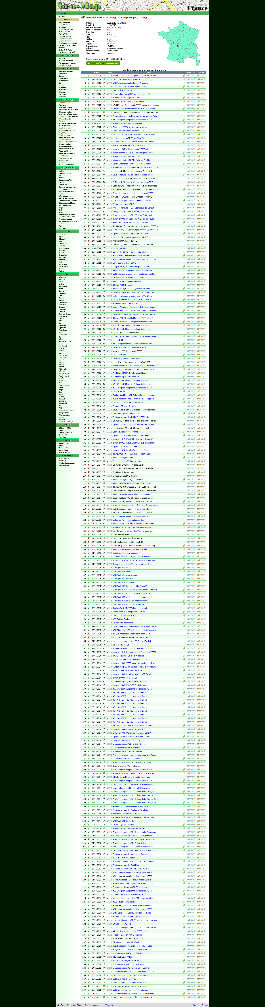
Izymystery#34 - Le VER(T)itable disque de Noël (133, 153)
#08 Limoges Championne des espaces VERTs (132, 516)
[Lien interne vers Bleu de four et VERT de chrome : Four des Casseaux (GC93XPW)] (184, 311)
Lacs (60, 353)
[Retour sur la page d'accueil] (132, 5)
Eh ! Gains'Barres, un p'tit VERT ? (126, 961)
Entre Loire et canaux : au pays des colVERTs (132, 913)
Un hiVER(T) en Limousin (123, 825)
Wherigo (62, 92)
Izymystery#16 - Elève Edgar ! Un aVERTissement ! (134, 443)
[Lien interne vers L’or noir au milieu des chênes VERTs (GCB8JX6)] (184, 131)
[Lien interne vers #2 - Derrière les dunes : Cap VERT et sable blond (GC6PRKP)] (184, 531)
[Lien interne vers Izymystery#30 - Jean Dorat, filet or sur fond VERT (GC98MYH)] (184, 293)
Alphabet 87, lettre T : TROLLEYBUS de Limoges (133, 557)
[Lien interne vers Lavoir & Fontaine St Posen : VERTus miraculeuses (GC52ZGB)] (184, 788)
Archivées (63, 97)
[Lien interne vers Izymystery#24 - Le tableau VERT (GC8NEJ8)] (184, 359)
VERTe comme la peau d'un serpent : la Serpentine (134, 274)
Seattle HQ (63, 266)
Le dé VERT (118, 340)
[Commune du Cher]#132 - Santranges (129, 828)
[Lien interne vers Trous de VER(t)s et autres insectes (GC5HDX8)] (184, 671)
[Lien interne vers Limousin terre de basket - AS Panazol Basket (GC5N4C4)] (184, 641)
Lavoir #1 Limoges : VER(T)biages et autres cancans (135, 928)
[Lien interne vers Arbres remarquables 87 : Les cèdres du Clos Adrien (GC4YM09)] (184, 755)
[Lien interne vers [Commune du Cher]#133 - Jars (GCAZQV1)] (184, 157)
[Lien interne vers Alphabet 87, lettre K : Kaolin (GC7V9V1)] (184, 406)
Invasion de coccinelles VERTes (126, 814)
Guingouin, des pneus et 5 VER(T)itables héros (132, 212)
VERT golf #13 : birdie (122, 568)
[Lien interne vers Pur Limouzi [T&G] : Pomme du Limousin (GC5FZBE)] (184, 682)
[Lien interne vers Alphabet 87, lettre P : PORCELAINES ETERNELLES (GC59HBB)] (184, 774)
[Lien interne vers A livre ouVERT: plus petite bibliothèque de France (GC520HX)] (184, 807)
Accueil (62, 16)
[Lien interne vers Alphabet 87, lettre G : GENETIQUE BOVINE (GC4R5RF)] (184, 869)
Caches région (65, 135)
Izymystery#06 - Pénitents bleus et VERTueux (132, 674)
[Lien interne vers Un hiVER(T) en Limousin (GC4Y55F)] (184, 825)
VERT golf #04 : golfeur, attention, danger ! (130, 597)
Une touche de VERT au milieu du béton (129, 252)
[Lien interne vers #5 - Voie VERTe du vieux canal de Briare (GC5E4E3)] (184, 708)
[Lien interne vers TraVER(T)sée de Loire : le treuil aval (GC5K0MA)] (184, 656)
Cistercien (63, 316)
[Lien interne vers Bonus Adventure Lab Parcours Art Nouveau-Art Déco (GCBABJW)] (184, 116)
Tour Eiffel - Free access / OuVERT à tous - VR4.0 (133, 189)
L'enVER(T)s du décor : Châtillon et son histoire (132, 997)
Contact (205, 1005)
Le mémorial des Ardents (123, 623)
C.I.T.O (61, 182)
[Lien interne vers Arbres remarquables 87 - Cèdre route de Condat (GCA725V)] (184, 208)
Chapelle (62, 309)
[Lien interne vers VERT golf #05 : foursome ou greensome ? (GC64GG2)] (184, 601)
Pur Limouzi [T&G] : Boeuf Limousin (127, 751)
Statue (61, 396)
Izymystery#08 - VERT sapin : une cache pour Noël (134, 663)
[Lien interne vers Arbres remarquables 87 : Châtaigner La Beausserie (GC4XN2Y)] (184, 832)
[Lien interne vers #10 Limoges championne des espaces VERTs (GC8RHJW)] (184, 344)
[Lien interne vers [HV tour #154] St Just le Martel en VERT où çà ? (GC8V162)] (184, 318)
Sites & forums (65, 452)
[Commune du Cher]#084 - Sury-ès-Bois (129, 101)
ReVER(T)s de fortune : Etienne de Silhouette (132, 975)
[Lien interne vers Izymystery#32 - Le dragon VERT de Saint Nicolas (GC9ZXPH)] (184, 234)
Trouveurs (63, 105)
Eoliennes (63, 325)
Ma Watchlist (64, 465)
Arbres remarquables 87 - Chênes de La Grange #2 (134, 795)
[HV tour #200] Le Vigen (123, 458)
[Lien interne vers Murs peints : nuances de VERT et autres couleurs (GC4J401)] (184, 898)
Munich (62, 260)
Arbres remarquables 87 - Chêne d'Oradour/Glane (134, 847)
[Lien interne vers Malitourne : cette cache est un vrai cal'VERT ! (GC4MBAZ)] (184, 880)
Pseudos (62, 437)
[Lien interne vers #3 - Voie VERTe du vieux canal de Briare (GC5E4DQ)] (184, 700)
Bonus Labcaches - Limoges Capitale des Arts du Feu (135, 336)
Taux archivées (65, 151)
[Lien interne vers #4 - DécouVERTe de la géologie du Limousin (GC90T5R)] (184, 329)
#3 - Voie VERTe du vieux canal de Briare (130, 700)
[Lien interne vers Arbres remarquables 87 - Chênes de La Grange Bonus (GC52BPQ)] (184, 799)
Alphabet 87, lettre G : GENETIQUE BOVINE (131, 869)
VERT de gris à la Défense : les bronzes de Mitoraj (134, 546)
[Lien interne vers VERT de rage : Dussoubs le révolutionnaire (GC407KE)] (184, 990)
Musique (62, 380)
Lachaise (62, 357)
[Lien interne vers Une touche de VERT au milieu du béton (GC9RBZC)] (184, 252)
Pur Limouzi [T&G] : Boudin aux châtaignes (130, 373)
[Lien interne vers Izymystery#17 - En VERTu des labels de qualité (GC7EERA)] (184, 439)
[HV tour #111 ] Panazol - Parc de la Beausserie (132, 502)
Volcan (61, 417)
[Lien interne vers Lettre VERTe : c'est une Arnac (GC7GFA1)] (184, 432)
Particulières (64, 90)
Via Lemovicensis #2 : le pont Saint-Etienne (131, 968)
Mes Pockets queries (67, 463)
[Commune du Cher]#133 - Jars (126, 156)
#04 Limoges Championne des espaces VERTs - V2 (134, 259)
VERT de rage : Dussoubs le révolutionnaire (131, 990)
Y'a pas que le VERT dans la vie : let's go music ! (133, 836)
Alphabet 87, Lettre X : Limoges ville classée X (132, 527)
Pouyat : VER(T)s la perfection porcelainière (131, 267)
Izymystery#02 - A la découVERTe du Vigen (131, 737)
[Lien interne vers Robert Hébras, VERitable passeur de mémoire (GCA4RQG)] (184, 223)
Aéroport (62, 277)
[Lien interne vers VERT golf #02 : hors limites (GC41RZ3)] (184, 979)
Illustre (61, 348)
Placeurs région (65, 112)
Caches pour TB (65, 180)
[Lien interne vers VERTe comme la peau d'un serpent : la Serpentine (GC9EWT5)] (184, 274)
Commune (63, 185)
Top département (65, 219)
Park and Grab (64, 32)
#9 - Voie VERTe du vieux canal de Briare (130, 722)
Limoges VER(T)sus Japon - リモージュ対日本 (132, 299)
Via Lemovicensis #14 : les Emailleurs (128, 953)
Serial (61, 212)
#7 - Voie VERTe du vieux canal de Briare (130, 715)
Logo (61, 430)
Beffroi (61, 289)
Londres (62, 257)
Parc (60, 383)
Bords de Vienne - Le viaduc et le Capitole (130, 854)
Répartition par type (67, 130)
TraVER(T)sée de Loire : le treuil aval (128, 656)
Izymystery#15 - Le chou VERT (125, 447)
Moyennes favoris (66, 137)
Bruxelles (63, 255)
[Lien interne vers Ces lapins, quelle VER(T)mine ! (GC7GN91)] (184, 414)
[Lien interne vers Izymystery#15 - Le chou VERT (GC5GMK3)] (184, 447)
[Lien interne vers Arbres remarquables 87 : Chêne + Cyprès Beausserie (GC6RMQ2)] (184, 506)
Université (63, 403)
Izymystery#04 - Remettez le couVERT (129, 729)
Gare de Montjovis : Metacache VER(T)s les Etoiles (134, 307)
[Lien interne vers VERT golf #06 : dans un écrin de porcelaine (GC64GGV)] (184, 594)
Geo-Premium (64, 22)
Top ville (62, 224)
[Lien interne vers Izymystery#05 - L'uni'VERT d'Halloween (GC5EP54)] (184, 685)
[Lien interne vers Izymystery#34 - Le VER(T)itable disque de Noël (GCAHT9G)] (184, 153)
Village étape (64, 413)
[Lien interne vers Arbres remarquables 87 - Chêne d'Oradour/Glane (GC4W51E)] (184, 847)
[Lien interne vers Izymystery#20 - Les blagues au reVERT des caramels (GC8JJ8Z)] (184, 366)
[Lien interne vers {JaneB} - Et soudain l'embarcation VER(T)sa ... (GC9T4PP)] (184, 238)
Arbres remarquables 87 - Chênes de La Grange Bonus (136, 799)
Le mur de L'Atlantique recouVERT (127, 79)
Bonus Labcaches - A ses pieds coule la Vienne (132, 322)
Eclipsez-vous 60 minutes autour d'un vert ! (130, 87)
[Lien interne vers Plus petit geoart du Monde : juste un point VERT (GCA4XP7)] (184, 193)
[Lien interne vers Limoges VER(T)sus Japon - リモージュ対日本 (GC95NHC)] (184, 300)
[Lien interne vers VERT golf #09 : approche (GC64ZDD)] (184, 583)
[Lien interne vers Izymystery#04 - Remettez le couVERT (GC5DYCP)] (184, 730)
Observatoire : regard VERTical (126, 942)
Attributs (62, 27)
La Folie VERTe (119, 248)
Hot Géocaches (65, 205)
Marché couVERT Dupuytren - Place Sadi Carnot (133, 142)
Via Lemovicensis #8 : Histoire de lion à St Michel (133, 994)
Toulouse (63, 243)
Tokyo (61, 271)
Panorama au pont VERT (123, 204)
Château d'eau (64, 314)
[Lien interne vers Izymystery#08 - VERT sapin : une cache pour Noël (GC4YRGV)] (184, 663)
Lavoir (61, 360)
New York (63, 264)
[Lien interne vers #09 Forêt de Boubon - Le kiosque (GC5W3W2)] (184, 619)
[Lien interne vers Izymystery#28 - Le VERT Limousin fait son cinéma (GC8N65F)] (184, 315)
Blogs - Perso (64, 448)
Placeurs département (68, 114)
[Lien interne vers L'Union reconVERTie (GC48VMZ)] (184, 924)
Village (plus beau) (66, 410)
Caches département (67, 142)
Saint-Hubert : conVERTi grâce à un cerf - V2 (131, 94)
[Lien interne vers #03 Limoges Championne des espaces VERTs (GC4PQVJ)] (184, 873)
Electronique (64, 189)
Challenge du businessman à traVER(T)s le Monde (134, 109)
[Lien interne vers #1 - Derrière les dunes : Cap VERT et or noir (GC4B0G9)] (184, 932)
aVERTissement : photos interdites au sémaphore (133, 399)
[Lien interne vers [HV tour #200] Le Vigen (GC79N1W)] (184, 458)
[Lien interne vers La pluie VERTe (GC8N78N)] (184, 355)
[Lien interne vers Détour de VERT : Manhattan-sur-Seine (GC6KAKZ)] (184, 520)
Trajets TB (63, 34)
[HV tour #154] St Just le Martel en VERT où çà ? (133, 318)
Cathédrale (63, 302)
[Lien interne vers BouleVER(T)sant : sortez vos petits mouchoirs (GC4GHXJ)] (184, 906)
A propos (196, 1005)
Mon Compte (64, 458)
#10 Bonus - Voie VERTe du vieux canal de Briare (133, 726)
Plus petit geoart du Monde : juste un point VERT (133, 193)
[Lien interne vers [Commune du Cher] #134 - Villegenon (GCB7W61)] (184, 124)
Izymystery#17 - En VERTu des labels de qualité (133, 439)
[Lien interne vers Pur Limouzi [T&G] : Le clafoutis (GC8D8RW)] (184, 377)
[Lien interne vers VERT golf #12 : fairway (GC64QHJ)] (184, 572)
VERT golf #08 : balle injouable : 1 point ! (130, 586)
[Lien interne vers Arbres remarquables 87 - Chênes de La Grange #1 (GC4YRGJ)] (184, 792)
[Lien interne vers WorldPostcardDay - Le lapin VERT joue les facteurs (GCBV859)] (184, 76)
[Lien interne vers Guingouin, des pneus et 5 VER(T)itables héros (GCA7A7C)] (184, 212)
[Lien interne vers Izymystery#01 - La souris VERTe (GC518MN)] (184, 741)
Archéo (61, 284)
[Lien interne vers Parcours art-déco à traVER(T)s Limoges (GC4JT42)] (184, 887)
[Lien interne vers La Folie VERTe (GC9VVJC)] (184, 249)
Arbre (61, 282)
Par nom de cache (66, 61)
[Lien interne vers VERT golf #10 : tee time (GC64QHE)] (184, 579)
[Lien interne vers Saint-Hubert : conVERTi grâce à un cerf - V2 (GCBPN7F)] (184, 94)
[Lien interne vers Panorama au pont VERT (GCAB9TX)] (184, 204)
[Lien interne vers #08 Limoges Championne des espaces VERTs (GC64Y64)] (184, 517)
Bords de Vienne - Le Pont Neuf (126, 865)
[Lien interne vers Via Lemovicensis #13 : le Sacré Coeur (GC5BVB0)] (184, 744)
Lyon (61, 237)
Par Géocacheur (65, 65)
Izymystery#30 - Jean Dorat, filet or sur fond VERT (133, 292)
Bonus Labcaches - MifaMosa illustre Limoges (132, 164)
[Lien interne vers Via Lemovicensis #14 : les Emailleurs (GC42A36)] (184, 954)
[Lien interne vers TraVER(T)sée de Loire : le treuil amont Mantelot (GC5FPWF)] (184, 649)
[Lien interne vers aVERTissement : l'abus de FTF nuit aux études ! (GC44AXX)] (184, 946)
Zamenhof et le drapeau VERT (125, 263)
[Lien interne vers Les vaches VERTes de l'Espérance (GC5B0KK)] (184, 759)
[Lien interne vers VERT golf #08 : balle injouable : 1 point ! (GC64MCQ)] (184, 586)
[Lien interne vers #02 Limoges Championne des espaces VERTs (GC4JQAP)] (184, 891)
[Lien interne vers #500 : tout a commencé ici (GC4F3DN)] (184, 902)
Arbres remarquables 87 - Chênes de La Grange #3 (134, 803)
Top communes (65, 158)
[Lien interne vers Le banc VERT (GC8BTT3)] (184, 392)
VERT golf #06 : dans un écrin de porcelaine (131, 593)
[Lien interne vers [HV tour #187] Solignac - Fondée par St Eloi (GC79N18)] (184, 454)
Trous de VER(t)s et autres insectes (127, 670)
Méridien (62, 371)
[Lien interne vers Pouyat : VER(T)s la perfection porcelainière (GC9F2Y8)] (184, 267)
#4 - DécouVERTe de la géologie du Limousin (132, 329)
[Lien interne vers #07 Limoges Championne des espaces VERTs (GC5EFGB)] (184, 689)
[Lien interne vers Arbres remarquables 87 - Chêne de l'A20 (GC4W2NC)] (184, 843)
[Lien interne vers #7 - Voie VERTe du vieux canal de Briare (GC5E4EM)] (184, 715)
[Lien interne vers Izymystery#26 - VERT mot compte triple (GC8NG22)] (184, 348)
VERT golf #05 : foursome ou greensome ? (130, 601)
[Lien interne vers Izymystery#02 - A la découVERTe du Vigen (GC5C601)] (184, 737)
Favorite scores (65, 36)
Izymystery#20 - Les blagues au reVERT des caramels (135, 366)
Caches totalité (65, 128)
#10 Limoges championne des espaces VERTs (132, 344)
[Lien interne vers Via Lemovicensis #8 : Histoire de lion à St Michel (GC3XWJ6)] (184, 994)
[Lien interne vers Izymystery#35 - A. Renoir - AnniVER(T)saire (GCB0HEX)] (184, 149)
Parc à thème (64, 385)
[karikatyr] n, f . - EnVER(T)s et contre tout (130, 608)
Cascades (62, 298)
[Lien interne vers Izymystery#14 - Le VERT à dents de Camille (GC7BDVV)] (184, 450)
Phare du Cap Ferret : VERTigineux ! (128, 935)
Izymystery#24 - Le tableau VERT (127, 358)
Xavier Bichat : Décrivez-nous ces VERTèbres (132, 256)
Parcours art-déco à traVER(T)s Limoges (130, 887)
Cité (60, 321)
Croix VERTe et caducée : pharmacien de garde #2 (134, 850)
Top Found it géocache (68, 43)
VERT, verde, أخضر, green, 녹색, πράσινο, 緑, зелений (135, 230)
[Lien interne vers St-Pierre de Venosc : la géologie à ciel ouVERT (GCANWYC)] (184, 182)
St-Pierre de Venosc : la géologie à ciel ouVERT (133, 182)
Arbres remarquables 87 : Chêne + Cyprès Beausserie (135, 505)
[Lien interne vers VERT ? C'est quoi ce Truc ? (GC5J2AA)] (184, 616)
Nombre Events (65, 146)
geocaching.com (106, 1005)
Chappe (62, 307)
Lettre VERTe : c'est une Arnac (125, 432)
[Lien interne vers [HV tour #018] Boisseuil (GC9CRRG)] (184, 285)
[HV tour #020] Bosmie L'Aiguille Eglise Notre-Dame (134, 289)
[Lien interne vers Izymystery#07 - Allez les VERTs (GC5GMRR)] (184, 678)
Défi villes (62, 48)
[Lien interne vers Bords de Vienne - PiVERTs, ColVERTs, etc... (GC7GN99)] (184, 417)
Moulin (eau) (64, 374)
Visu (60, 175)
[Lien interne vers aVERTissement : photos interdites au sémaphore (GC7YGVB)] (184, 399)
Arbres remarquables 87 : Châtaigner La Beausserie (134, 832)
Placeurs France (65, 107)
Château (62, 312)
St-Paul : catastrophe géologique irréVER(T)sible (133, 296)
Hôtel (61, 339)
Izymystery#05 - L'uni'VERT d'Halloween (129, 685)
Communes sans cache (68, 187)
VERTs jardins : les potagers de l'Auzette (129, 983)
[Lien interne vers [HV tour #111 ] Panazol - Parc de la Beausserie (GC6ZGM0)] (184, 502)
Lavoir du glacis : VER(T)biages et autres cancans (133, 175)
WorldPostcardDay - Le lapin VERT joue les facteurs (134, 76)
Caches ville (64, 160)
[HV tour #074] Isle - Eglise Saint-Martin (129, 480)
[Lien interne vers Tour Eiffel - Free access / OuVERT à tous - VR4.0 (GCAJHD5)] (184, 190)
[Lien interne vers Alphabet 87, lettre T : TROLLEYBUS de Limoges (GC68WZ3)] (184, 557)
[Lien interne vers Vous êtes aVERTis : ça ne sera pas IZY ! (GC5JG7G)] (184, 660)
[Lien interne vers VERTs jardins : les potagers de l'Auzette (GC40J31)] (184, 983)
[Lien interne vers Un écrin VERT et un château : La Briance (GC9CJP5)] (184, 278)
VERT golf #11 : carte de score (125, 575)
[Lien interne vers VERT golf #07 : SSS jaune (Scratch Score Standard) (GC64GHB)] (184, 590)
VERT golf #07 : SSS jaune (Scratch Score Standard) (135, 590)
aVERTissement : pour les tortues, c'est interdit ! (132, 509)
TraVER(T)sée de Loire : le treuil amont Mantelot (133, 648)
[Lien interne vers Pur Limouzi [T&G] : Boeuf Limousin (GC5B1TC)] (184, 752)
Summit (62, 399)
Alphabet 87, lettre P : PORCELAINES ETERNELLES (135, 773)
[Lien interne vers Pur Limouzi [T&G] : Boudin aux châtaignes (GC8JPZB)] (184, 373)
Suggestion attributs (67, 214)
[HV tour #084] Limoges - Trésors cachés (130, 549)
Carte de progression (67, 123)
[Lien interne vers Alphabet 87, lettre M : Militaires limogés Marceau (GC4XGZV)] (184, 818)
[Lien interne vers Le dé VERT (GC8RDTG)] (184, 340)
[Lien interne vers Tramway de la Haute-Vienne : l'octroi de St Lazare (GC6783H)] (184, 561)
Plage (61, 390)
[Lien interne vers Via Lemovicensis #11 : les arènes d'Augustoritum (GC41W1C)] (184, 972)
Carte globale (64, 126)
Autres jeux (63, 450)
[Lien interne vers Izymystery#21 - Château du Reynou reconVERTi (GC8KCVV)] (184, 370)
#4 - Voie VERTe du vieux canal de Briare (130, 704)
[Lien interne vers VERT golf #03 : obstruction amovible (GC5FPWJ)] (184, 605)
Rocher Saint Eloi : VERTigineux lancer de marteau (134, 395)
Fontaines (63, 330)
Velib (60, 408)
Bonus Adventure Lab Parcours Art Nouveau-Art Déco (135, 116)
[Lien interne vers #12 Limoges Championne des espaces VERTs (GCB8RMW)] (184, 120)
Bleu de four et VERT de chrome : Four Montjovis (133, 883)
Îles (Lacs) (63, 346)
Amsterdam (64, 248)
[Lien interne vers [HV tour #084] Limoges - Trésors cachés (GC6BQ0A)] (184, 550)
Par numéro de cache (67, 63)
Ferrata (61, 194)
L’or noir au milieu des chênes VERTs (128, 131)
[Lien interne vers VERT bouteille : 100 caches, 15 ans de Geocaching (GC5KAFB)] (184, 630)
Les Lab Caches (65, 25)
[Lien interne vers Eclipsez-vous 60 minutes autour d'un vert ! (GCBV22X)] (184, 87)
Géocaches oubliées (67, 203)
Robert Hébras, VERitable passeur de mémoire (132, 223)
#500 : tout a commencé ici (124, 902)
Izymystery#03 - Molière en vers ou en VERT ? (132, 733)
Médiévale (63, 369)
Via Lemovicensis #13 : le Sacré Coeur (129, 744)
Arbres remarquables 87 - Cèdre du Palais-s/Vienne (134, 215)
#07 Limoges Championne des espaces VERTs (132, 689)
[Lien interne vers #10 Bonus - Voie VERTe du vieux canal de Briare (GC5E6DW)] (184, 726)
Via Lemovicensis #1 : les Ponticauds (128, 964)
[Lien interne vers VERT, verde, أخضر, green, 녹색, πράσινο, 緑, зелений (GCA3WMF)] (184, 230)
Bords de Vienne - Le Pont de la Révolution (131, 810)
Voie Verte (62, 228)
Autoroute (63, 286)
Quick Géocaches (66, 29)
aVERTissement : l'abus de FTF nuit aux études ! (133, 946)
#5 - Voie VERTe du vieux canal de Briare (130, 707)
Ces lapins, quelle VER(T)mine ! (126, 413)
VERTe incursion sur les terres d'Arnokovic (130, 83)
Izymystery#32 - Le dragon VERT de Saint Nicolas (133, 234)
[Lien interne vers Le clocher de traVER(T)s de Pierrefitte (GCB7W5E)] (184, 138)
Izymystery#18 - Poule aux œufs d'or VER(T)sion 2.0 (134, 436)
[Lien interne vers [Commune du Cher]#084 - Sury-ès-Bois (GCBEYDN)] (184, 102)
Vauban (62, 406)
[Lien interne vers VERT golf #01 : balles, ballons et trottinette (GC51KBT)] (184, 821)
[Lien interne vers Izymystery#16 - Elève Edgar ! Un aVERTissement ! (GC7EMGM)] (184, 443)
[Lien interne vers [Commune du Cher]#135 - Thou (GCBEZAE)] (184, 98)
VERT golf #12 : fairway (122, 571)
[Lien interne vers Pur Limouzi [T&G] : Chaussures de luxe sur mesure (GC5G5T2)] (184, 667)
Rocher (61, 394)
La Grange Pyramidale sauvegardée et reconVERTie (135, 626)
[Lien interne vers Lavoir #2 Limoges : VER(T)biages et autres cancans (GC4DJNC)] (184, 920)
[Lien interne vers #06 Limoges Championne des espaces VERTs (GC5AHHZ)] (184, 770)
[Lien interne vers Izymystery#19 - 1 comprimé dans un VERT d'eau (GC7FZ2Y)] (184, 425)
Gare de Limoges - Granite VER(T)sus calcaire (132, 201)
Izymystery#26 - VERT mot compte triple (129, 347)
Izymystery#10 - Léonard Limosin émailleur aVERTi (134, 652)
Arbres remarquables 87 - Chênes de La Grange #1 (134, 792)
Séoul (61, 269)
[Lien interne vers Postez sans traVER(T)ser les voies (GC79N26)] (184, 462)
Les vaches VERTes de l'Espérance (127, 759)
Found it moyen (65, 173)
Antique (62, 279)
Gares (61, 332)
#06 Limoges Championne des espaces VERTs (132, 770)
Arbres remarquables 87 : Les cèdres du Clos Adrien (134, 755)
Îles (60, 344)
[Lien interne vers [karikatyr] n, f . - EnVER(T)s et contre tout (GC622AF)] (184, 608)
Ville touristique (65, 415)
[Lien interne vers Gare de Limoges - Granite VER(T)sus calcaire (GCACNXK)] (184, 201)
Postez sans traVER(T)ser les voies (127, 461)
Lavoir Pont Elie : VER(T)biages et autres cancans (133, 784)
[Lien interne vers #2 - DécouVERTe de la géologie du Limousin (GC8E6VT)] (184, 384)
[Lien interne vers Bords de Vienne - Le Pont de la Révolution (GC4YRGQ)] (184, 810)
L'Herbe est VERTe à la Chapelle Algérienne (131, 777)
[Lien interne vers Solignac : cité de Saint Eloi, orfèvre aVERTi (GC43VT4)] (184, 950)
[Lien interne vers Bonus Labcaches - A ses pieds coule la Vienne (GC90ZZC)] (184, 322)
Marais (61, 364)
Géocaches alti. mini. (67, 196)
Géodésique (63, 335)
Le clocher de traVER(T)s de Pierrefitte (129, 138)
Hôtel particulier (65, 341)
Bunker (61, 291)
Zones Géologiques (67, 422)
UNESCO (62, 401)
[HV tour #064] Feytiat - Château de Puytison (131, 494)
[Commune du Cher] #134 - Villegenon (129, 123)
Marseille (62, 239)
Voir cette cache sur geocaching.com (103, 63)
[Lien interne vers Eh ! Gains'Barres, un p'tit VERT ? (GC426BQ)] (184, 961)
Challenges (63, 78)
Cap (60, 296)
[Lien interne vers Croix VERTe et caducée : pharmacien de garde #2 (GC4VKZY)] (184, 851)
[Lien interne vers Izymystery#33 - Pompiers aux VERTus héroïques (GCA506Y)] (184, 219)
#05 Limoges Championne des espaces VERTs (132, 781)
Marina (61, 367)
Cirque (61, 318)
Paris (61, 241)
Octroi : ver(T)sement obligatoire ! (126, 553)
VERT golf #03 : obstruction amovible (128, 604)
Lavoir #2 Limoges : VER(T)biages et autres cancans (135, 920)
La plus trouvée (65, 41)
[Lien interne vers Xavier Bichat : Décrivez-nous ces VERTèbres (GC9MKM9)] (184, 256)
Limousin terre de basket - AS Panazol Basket (132, 641)
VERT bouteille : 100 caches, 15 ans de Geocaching (134, 630)
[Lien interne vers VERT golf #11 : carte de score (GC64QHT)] (184, 575)
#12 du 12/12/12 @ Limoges (124, 957)
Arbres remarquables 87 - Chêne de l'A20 (130, 843)
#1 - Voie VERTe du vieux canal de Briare (130, 693)
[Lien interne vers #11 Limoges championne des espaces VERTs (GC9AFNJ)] (184, 271)
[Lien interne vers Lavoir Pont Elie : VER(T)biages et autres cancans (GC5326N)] (184, 785)
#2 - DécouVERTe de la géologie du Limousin (132, 384)
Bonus (61, 76)
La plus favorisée (65, 38)
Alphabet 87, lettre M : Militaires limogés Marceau (133, 817)
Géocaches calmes (66, 198)
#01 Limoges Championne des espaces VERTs (132, 909)
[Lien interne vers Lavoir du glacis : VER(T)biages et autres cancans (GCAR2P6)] (184, 175)
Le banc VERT (119, 391)
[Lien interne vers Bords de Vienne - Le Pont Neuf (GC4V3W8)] (184, 865)
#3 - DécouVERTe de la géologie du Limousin (132, 325)
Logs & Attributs (65, 432)
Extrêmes (62, 87)
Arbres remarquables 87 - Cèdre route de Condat (133, 208)
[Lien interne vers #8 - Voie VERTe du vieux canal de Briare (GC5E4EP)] (184, 719)
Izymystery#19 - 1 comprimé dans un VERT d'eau (133, 424)
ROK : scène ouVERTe (122, 90)
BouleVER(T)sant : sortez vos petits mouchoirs (132, 905)
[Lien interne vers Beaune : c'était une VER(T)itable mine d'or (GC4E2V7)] (184, 917)
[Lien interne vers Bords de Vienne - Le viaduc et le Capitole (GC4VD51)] (184, 854)
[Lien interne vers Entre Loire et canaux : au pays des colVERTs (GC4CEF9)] (184, 913)
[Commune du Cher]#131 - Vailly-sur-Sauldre (131, 160)
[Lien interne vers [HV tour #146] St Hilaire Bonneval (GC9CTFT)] (184, 282)
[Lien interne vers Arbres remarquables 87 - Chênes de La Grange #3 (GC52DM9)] (184, 803)
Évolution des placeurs (68, 110)
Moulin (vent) (64, 376)
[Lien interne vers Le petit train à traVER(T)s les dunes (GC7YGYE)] (184, 403)
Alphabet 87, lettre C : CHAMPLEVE (128, 894)
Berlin (61, 253)
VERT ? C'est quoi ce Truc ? (124, 615)
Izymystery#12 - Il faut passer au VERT (129, 612)
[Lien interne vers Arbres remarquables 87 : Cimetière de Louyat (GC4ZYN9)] (184, 763)
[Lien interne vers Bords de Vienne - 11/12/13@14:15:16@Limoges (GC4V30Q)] (184, 862)
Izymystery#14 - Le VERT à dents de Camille (131, 450)
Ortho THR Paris (65, 50)
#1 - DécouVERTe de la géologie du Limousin (132, 380)
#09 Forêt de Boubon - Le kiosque (127, 619)
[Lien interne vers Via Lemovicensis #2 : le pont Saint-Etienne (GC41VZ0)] (184, 968)
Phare (61, 387)
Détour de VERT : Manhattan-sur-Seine (129, 520)
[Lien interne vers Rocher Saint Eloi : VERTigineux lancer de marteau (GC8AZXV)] (184, 395)
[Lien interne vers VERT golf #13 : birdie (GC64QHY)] (184, 568)
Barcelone (63, 250)
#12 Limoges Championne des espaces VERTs (132, 120)
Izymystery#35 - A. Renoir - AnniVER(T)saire (131, 149)
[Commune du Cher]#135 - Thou (126, 98)
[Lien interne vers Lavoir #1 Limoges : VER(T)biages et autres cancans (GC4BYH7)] (184, 928)
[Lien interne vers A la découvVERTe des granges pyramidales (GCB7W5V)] (184, 127)
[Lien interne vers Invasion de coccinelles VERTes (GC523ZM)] (184, 814)
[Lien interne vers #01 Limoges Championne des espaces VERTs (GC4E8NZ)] (184, 909)
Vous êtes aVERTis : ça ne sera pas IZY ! (130, 659)
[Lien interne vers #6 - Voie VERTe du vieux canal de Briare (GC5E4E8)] (184, 711)
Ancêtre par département (69, 221)
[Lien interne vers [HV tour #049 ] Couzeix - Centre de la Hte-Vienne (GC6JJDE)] (184, 524)
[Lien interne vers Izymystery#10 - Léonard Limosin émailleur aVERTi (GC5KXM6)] (184, 652)
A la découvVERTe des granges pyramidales (131, 127)
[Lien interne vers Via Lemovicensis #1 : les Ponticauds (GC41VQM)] (184, 965)
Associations (64, 443)
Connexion (62, 13)
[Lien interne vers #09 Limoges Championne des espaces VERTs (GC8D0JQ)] (184, 388)
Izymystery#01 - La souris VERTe (126, 740)
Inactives (62, 94)
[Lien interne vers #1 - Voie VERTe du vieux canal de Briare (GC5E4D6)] (184, 693)
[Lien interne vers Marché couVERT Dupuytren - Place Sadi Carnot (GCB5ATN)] (184, 142)
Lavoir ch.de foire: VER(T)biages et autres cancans (134, 134)
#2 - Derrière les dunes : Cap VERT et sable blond (134, 531)
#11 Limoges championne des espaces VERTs (132, 270)
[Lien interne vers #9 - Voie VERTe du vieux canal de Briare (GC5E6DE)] (184, 722)
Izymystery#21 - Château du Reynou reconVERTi (133, 369)
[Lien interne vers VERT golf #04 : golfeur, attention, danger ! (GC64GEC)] (184, 597)
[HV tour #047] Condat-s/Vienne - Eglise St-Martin (133, 483)
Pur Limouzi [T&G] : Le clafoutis (126, 377)
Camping (62, 293)
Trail (60, 226)
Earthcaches (64, 81)
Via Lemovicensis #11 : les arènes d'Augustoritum (133, 972)
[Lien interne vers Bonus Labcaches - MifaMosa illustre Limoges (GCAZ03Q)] (184, 164)
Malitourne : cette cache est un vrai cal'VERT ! (132, 880)
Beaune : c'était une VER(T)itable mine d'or (131, 917)
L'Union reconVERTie (122, 924)
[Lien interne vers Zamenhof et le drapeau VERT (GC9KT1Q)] (184, 263)
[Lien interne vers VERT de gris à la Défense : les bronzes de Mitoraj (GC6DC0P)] (184, 546)
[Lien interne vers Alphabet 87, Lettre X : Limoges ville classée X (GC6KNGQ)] (184, 528)
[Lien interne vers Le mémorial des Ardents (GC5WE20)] (184, 623)
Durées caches (65, 144)
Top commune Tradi (67, 217)
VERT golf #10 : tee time (123, 579)
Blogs (61, 445)
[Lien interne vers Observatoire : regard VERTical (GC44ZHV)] (184, 943)
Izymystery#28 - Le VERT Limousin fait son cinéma (134, 314)
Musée (61, 378)
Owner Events (65, 119)
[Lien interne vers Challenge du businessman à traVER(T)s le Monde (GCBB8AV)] (184, 109)
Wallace (62, 419)
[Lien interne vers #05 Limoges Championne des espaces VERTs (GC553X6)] (184, 781)
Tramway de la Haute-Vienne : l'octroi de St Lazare (134, 560)
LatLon (61, 171)
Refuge (61, 392)
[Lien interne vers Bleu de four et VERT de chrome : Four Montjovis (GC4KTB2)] (184, 884)
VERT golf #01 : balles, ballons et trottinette (131, 821)
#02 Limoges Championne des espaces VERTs (132, 891)
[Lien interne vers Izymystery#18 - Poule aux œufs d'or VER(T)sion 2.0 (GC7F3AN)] (184, 436)
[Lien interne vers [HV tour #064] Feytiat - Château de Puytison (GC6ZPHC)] (184, 495)
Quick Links (63, 435)
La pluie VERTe (119, 355)
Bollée (61, 178)
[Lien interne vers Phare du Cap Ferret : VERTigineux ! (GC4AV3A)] (184, 935)
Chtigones (124, 23)
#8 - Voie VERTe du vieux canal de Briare (130, 718)
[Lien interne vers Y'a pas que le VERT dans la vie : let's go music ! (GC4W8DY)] (184, 836)
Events (61, 85)
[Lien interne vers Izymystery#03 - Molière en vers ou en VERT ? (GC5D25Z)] (184, 733)
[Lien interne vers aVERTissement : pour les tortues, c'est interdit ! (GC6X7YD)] (184, 509)
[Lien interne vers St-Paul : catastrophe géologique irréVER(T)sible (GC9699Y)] (184, 296)
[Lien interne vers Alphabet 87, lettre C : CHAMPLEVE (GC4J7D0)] (184, 895)
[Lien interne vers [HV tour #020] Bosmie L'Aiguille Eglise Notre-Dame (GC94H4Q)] (184, 289)
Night (61, 210)
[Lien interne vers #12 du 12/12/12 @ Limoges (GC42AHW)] (184, 957)
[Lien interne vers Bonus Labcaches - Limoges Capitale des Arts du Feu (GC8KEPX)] (184, 337)
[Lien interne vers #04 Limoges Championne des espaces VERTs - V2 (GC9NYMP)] (184, 260)
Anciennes (63, 74)
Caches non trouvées (67, 45)
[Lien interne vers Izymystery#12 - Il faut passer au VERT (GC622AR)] (184, 612)
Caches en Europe (66, 165)
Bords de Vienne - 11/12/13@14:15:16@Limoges (133, 861)
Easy (60, 83)
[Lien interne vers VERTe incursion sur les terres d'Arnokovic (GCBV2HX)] (184, 83)
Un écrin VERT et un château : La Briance (130, 278)
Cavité (61, 300)
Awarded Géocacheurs (68, 116)
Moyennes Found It (67, 153)
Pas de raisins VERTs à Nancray (126, 748)
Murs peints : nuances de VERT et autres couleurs (133, 898)
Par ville (62, 58)
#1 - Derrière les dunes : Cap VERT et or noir (131, 931)
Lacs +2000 (63, 355)
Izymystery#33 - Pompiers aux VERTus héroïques (133, 219)
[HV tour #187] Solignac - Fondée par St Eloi (131, 454)
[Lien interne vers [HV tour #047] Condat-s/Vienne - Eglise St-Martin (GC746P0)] (184, 484)
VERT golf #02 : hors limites (124, 979)
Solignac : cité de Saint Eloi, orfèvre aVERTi (131, 950)
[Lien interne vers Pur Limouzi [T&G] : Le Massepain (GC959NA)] (184, 304)
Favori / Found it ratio (67, 191)
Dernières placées (66, 71)
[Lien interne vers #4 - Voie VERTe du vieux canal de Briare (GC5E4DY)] (184, 704)
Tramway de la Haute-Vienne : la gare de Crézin (133, 564)
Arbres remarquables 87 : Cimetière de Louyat (132, 762)
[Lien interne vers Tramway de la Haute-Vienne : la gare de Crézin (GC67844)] (184, 564)
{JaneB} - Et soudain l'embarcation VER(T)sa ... (132, 237)
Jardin (61, 351)
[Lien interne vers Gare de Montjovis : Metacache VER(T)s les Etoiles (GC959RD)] (184, 307)
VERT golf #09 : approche (123, 582)
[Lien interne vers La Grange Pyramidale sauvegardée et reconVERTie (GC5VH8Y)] (184, 627)
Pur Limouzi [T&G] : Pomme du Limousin (129, 682)
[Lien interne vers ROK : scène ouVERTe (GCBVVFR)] (184, 91)
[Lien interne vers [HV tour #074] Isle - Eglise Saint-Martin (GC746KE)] (184, 480)
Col (60, 323)
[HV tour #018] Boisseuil (123, 285)
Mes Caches (63, 461)
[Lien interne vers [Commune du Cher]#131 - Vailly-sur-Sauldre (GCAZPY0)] (184, 160)
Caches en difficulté (67, 52)
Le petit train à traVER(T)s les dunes (128, 402)
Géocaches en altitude (68, 201)
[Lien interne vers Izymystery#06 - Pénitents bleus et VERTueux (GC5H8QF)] (184, 674)
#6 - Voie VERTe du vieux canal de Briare (130, 711)
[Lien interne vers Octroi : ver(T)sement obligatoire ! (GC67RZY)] (184, 553)
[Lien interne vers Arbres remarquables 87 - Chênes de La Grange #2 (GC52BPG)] (184, 796)
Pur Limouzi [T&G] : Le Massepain (127, 303)
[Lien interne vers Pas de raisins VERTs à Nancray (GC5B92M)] (184, 748)
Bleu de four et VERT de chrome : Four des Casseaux (135, 311)
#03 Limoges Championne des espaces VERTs (132, 872)
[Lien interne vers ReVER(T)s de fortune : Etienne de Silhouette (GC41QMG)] (184, 976)
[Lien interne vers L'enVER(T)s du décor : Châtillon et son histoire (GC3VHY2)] (184, 998)
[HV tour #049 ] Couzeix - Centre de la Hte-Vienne (133, 524)
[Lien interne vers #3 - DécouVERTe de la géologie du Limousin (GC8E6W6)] (184, 326)
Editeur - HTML (65, 428)
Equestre (62, 328)
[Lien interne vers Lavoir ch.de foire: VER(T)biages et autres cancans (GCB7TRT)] (184, 135)
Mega (61, 208)
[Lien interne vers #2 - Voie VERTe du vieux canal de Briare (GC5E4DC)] (184, 697)
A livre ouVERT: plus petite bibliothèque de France (134, 806)
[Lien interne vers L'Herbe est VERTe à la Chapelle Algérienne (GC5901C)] (184, 777)
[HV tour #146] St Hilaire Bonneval (127, 281)
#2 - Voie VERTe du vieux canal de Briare (130, 696)
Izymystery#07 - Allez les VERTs (126, 678)
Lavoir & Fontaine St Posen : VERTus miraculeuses (134, 788)
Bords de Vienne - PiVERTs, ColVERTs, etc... (131, 417)
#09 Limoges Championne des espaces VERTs (132, 388)
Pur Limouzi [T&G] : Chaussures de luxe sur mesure (134, 667)
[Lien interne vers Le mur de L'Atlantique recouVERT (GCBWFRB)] (184, 80)
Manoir (61, 362)
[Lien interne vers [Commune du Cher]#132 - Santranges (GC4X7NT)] (184, 829)
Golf (60, 337)
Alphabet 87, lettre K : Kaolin (124, 406)
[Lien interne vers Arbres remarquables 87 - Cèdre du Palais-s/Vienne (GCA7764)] (184, 215)
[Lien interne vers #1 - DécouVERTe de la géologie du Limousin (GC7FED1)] (184, 381)
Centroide (63, 305)
